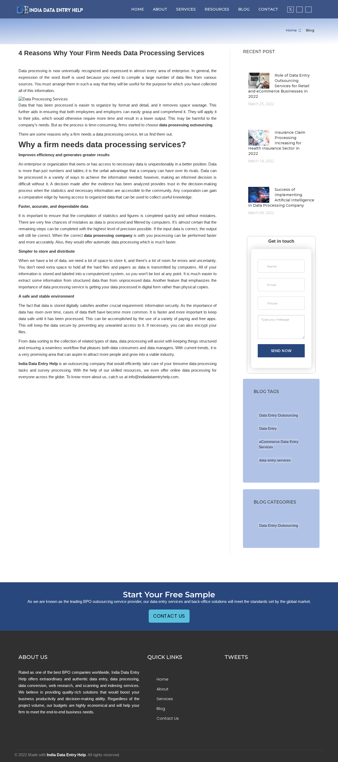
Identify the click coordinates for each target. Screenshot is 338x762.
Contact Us (169, 616)
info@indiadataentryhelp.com (154, 377)
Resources (217, 9)
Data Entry (268, 428)
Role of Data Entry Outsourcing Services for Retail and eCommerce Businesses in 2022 (279, 86)
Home (137, 9)
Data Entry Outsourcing (278, 415)
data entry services (275, 460)
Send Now (281, 350)
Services (186, 9)
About (160, 9)
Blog (244, 9)
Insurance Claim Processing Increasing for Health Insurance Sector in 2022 (276, 143)
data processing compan (107, 235)
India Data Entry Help (66, 754)
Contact (268, 9)
